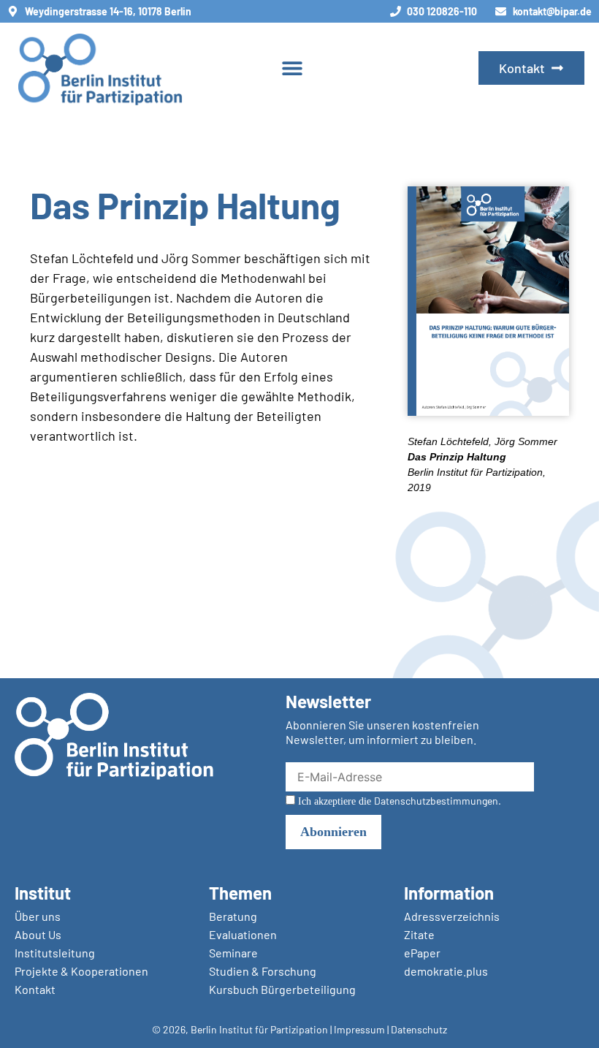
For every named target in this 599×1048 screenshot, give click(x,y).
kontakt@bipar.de (552, 11)
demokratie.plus (446, 971)
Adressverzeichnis (452, 916)
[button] (292, 68)
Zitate (419, 934)
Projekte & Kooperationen (81, 971)
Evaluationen (243, 934)
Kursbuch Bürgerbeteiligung (282, 989)
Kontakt (35, 989)
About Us (38, 934)
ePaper (422, 953)
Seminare (233, 953)
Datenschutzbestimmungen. (437, 800)
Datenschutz (419, 1029)
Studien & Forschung (262, 971)
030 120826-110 (442, 11)
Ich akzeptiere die (398, 801)
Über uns (38, 916)
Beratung (233, 916)
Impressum (359, 1029)
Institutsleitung (55, 953)
